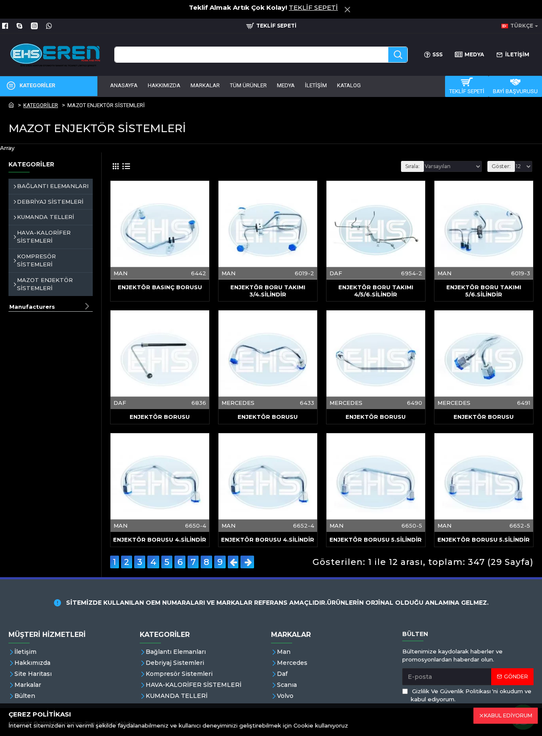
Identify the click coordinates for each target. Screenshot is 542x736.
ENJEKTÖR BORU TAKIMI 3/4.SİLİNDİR (267, 291)
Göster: (501, 166)
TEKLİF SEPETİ (313, 7)
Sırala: (412, 166)
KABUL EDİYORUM (508, 715)
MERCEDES (237, 402)
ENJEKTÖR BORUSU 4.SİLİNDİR (159, 539)
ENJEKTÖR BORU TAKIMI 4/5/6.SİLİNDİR (375, 291)
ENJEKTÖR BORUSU (160, 416)
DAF (335, 272)
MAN (120, 272)
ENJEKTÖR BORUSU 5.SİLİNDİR (375, 539)
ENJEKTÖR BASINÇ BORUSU (160, 287)
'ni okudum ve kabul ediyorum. (471, 695)
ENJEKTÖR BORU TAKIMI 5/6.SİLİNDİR (483, 291)
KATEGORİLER (40, 105)
